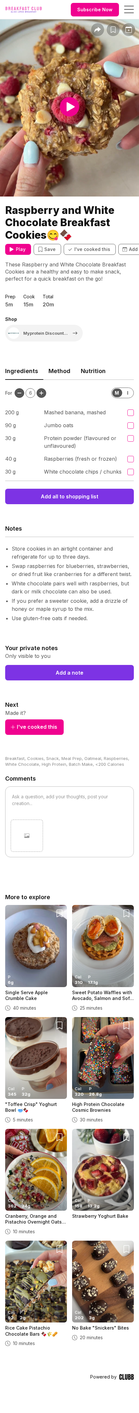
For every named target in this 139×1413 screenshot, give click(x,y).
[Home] (23, 9)
